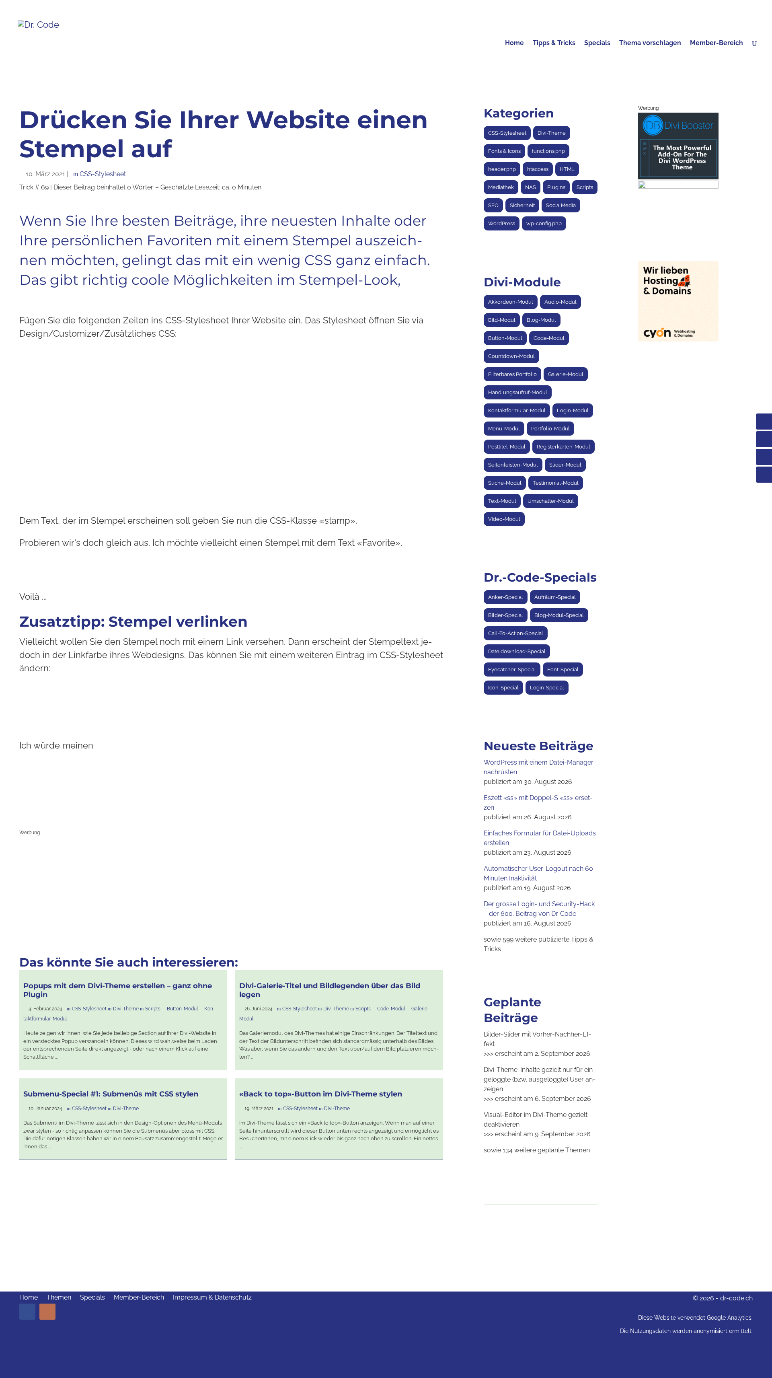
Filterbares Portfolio (512, 374)
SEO (493, 205)
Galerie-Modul (565, 374)
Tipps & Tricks (554, 43)
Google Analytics (729, 1317)
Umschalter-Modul (551, 501)
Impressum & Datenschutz (212, 1298)
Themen (59, 1298)
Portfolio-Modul (550, 429)
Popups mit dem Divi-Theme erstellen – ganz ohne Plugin (117, 990)
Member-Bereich (716, 43)
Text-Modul (502, 501)
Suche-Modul (505, 483)
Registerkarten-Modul (563, 447)
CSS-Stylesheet (103, 174)
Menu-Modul (504, 429)
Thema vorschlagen (650, 43)
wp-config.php (544, 223)
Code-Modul (391, 1009)
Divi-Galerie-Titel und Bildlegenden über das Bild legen (329, 990)
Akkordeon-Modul (510, 302)
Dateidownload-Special (517, 651)
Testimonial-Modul (556, 483)
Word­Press (501, 223)
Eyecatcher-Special (512, 669)
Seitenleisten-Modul (513, 465)
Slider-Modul (565, 465)
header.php (502, 169)
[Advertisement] (231, 895)
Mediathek (501, 187)
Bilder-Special (505, 615)
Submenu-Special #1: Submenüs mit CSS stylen (110, 1094)
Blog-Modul (541, 320)
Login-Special (547, 688)
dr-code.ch (736, 1298)
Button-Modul (182, 1009)
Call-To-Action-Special (515, 633)
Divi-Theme (126, 1009)
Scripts (152, 1009)
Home (514, 43)
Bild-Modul (501, 320)
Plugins (556, 187)
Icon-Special (503, 688)
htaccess (537, 169)
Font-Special (563, 669)
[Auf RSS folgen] (47, 1312)
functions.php (548, 151)
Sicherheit (522, 205)
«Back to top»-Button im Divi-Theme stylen (320, 1094)
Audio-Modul (560, 302)
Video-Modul (504, 519)
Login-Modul (573, 410)
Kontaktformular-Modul (517, 410)
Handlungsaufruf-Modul (517, 392)
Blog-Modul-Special (559, 615)
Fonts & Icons (504, 151)
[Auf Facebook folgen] (27, 1312)
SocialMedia (561, 205)
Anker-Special (505, 597)
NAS (530, 187)
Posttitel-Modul (507, 447)
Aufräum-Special (555, 597)
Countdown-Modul (511, 356)
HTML (567, 169)
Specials (597, 43)
